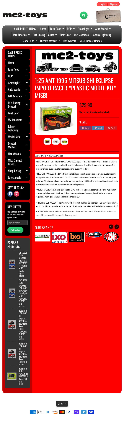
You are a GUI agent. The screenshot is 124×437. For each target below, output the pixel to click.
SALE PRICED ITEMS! (25, 28)
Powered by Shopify (62, 431)
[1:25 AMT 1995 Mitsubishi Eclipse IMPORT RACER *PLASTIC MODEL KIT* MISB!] (47, 141)
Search (62, 420)
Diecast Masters (50, 41)
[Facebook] (10, 194)
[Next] (116, 226)
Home (43, 28)
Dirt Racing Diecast (45, 35)
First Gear (65, 34)
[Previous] (111, 226)
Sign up (113, 4)
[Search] (84, 15)
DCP (71, 29)
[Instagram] (16, 194)
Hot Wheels (69, 41)
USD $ (61, 403)
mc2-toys (61, 428)
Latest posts (19, 178)
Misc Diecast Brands (91, 41)
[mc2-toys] (25, 15)
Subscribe (15, 230)
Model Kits (30, 41)
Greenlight (85, 29)
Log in (102, 4)
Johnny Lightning (101, 34)
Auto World (103, 29)
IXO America (21, 35)
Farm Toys (57, 29)
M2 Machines (81, 34)
